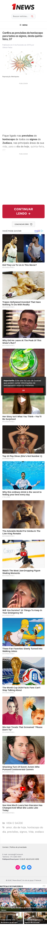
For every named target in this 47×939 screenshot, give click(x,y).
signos (23, 831)
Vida (31, 831)
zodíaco (39, 831)
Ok (23, 390)
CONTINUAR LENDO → (23, 211)
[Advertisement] (23, 108)
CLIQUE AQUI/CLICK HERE (29, 859)
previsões (12, 831)
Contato (5, 847)
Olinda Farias (7, 47)
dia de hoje (19, 827)
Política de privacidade (18, 847)
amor (9, 827)
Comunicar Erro (22, 224)
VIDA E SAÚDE (14, 823)
